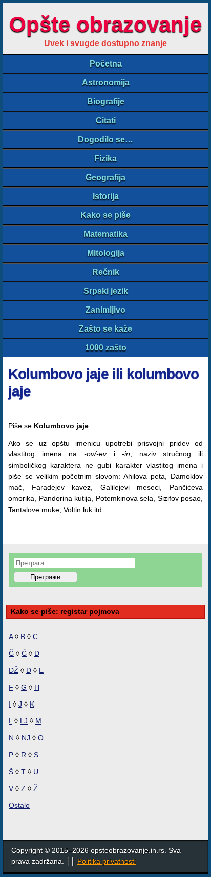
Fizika (105, 158)
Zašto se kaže (105, 328)
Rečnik (105, 272)
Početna (106, 63)
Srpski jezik (105, 291)
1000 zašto (105, 347)
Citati (106, 120)
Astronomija (106, 82)
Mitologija (105, 253)
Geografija (105, 177)
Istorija (106, 196)
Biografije (105, 101)
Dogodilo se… (105, 139)
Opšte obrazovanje (105, 24)
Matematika (105, 234)
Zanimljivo (105, 309)
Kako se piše (105, 215)
